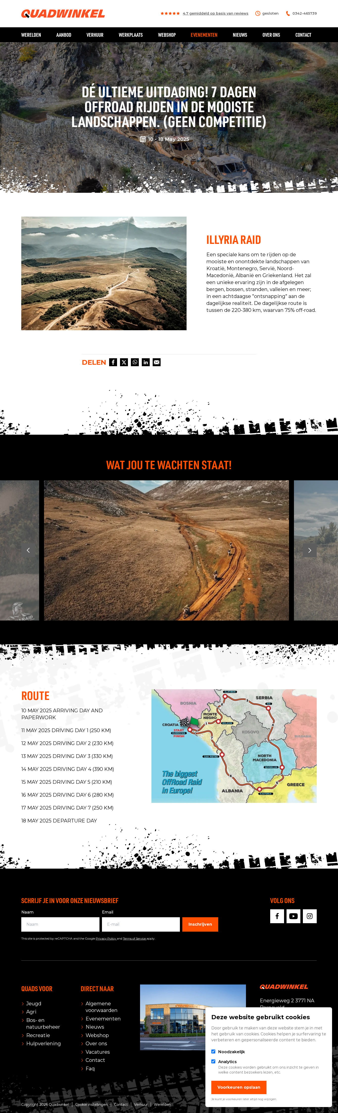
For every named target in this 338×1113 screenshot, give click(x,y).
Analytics (227, 1061)
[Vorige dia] (28, 550)
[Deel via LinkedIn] (146, 362)
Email (107, 912)
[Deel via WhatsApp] (135, 362)
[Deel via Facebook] (113, 362)
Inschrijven (200, 924)
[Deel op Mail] (157, 362)
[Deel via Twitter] (124, 362)
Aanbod (63, 35)
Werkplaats (131, 35)
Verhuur (95, 35)
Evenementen (204, 35)
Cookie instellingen (91, 1104)
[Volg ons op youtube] (293, 916)
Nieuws (240, 35)
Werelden (31, 35)
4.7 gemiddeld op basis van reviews (215, 13)
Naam (27, 912)
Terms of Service (134, 938)
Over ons (271, 35)
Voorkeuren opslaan (238, 1087)
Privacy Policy (106, 938)
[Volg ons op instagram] (310, 916)
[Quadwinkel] (63, 13)
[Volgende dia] (310, 550)
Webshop (167, 35)
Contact (303, 35)
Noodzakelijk (231, 1051)
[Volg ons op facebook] (277, 916)
